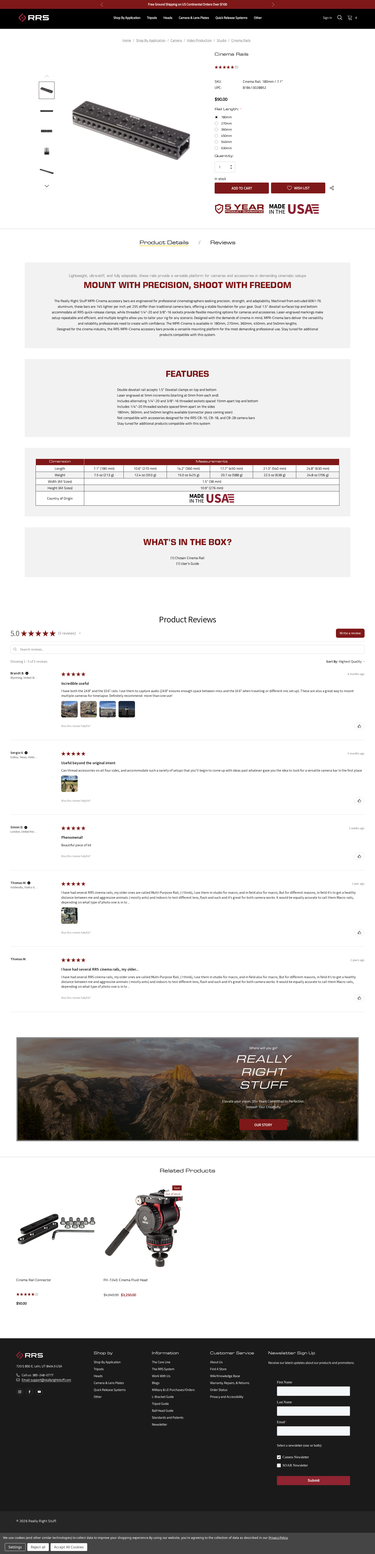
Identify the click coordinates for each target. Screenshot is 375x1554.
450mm (226, 135)
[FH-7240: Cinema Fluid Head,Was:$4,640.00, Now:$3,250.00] (144, 1227)
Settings (15, 1547)
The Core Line (161, 1362)
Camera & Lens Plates (109, 1382)
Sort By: (332, 661)
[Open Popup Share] (332, 188)
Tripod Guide (160, 1403)
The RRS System (163, 1368)
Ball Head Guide (162, 1410)
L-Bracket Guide (163, 1396)
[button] (79, 633)
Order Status (218, 1389)
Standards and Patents (167, 1417)
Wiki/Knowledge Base (225, 1375)
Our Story (263, 1124)
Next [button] (273, 4)
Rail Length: (228, 109)
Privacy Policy (278, 1538)
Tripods (99, 1368)
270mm (226, 123)
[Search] (340, 17)
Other (98, 1396)
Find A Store (218, 1368)
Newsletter (159, 1424)
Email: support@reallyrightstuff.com (46, 1379)
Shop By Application (107, 1362)
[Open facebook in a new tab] (29, 1391)
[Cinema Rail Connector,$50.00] (56, 1227)
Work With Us (161, 1375)
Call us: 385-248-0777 (37, 1375)
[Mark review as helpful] (359, 726)
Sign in (327, 17)
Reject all (38, 1547)
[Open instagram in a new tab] (19, 1391)
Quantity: (224, 156)
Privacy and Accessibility (226, 1396)
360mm (226, 129)
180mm (226, 117)
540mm (226, 141)
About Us (216, 1362)
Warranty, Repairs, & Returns (229, 1382)
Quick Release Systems (110, 1389)
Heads (98, 1375)
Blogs (156, 1382)
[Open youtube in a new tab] (39, 1391)
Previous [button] (102, 4)
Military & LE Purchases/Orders (173, 1389)
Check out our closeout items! (187, 4)
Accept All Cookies (69, 1547)
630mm (226, 148)
